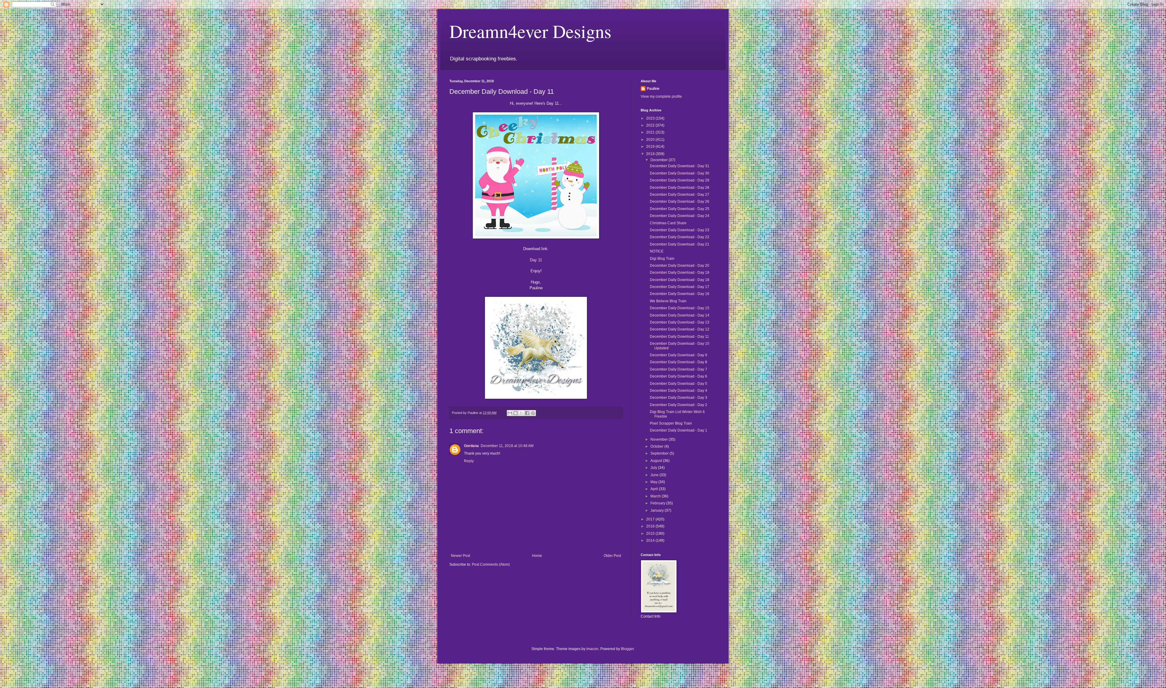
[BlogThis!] (516, 413)
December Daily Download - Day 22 (679, 237)
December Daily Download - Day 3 (678, 397)
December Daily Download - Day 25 (679, 209)
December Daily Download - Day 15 (679, 308)
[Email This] (510, 413)
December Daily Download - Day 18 (679, 280)
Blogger (627, 649)
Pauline (653, 88)
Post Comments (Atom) (491, 564)
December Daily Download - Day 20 (679, 265)
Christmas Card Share (668, 223)
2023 (651, 118)
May (654, 482)
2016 (651, 526)
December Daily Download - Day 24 (679, 216)
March (656, 496)
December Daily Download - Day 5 (678, 383)
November (659, 439)
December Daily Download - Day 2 (678, 405)
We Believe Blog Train (668, 301)
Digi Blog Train (662, 258)
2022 (651, 125)
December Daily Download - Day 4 (678, 390)
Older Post (612, 556)
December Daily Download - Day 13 (679, 322)
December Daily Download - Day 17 (679, 287)
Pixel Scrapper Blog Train (671, 423)
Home (537, 556)
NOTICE (656, 251)
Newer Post (460, 556)
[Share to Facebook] (527, 413)
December (659, 160)
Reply (469, 461)
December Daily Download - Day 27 (679, 194)
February (658, 503)
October (657, 446)
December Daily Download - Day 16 (679, 294)
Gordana (471, 446)
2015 (651, 533)
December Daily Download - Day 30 (679, 173)
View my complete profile (661, 96)
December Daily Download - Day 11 (679, 336)
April (654, 489)
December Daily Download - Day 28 (679, 187)
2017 (651, 519)
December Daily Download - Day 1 (678, 430)
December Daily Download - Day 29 (679, 180)
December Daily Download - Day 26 (679, 201)
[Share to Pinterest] (533, 413)
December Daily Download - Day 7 (678, 369)
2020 (651, 139)
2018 (651, 154)
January (657, 510)
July (654, 468)
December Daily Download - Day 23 (679, 230)
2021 (651, 132)
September (660, 453)
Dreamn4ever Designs (530, 31)
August (656, 461)
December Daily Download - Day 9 (678, 355)
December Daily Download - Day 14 (679, 315)
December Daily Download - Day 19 (679, 272)
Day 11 (536, 260)
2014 (651, 540)
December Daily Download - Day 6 (678, 376)
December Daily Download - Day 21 (679, 244)
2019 (651, 146)
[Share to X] (521, 413)
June (655, 475)
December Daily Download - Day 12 (679, 329)
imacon (592, 649)
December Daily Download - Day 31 (679, 166)
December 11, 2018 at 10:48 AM (507, 446)
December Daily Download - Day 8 (678, 362)
